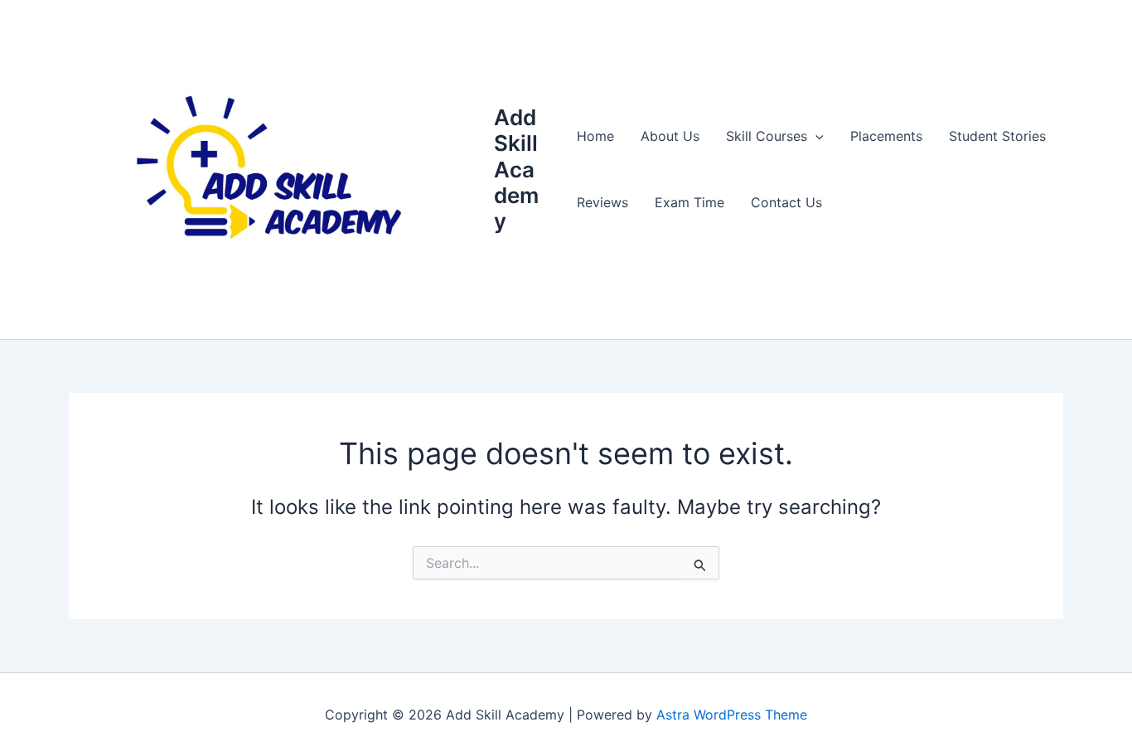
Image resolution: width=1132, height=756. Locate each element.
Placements (886, 136)
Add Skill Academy (516, 169)
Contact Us (786, 202)
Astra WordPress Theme (731, 714)
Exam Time (689, 202)
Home (595, 136)
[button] (815, 136)
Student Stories (997, 136)
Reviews (602, 202)
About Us (670, 136)
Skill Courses (766, 136)
